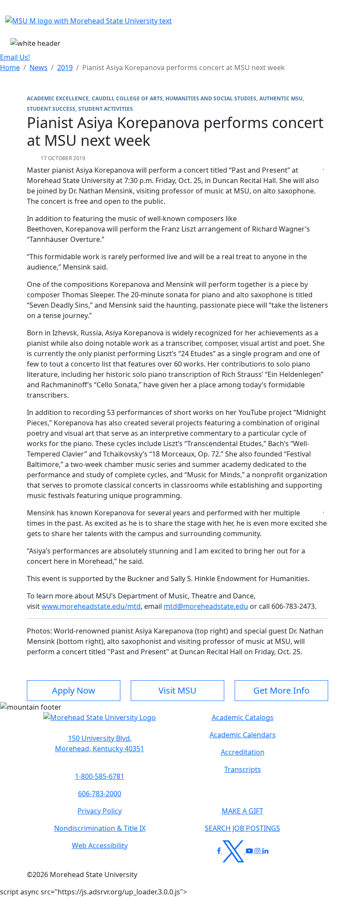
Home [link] (10, 67)
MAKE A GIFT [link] (242, 811)
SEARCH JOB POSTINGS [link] (242, 828)
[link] (99, 743)
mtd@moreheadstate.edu (206, 606)
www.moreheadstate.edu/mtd (91, 606)
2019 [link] (65, 67)
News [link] (38, 67)
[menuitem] (10, 67)
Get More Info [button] (281, 690)
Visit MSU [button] (177, 690)
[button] (99, 722)
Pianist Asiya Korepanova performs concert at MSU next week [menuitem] (183, 67)
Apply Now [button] (73, 690)
